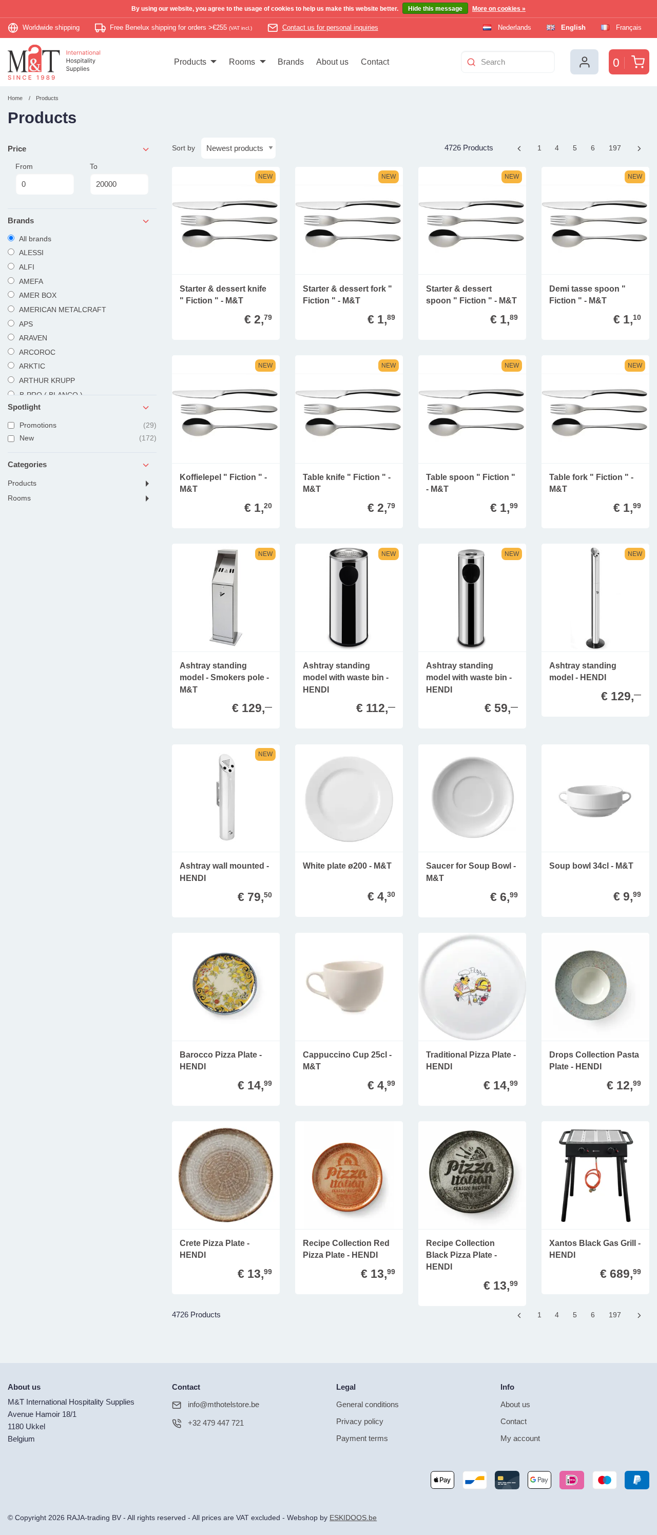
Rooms (19, 498)
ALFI (25, 267)
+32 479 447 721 (216, 1422)
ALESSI (30, 252)
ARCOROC (36, 352)
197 (617, 148)
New (87, 438)
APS (25, 324)
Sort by (183, 148)
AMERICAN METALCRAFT (61, 309)
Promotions (87, 425)
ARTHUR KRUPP (46, 380)
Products (47, 98)
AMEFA (30, 281)
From (24, 166)
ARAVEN (32, 338)
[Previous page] (519, 148)
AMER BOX (36, 295)
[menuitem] (195, 62)
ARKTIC (31, 366)
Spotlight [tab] (24, 406)
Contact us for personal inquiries (330, 27)
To (94, 166)
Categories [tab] (27, 464)
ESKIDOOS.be (353, 1518)
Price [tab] (17, 148)
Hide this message (435, 8)
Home (15, 98)
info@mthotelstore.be (223, 1404)
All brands (34, 239)
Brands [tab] (21, 220)
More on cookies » (499, 8)
